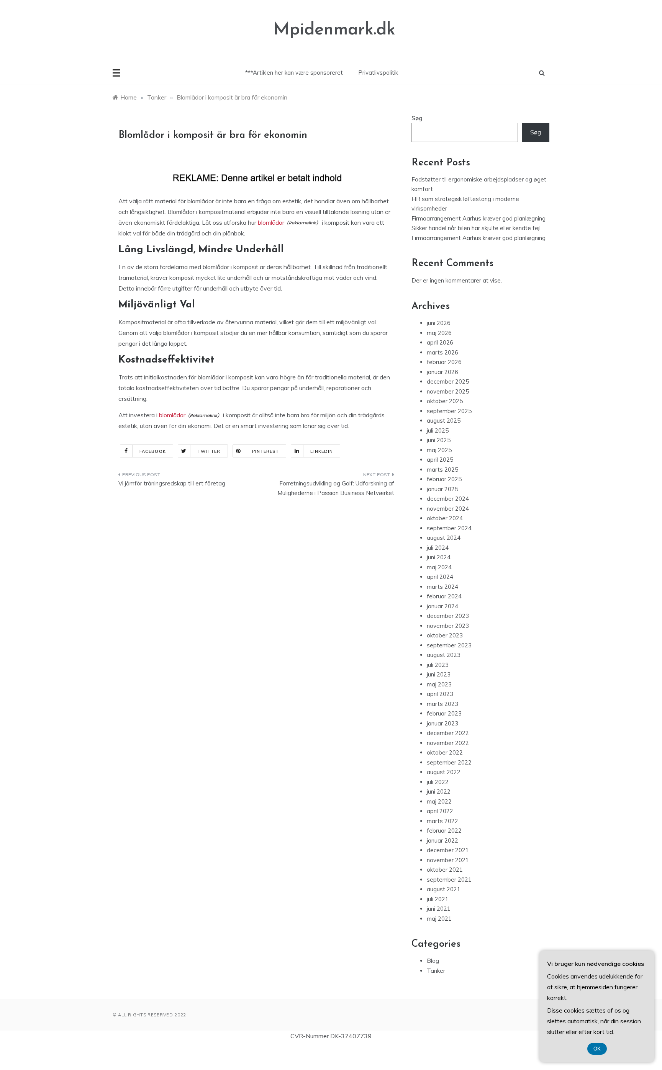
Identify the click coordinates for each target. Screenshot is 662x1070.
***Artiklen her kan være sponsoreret (294, 72)
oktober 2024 (445, 518)
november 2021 (448, 860)
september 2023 (449, 645)
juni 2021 (439, 908)
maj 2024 (439, 567)
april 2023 (440, 694)
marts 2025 (442, 469)
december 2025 (448, 381)
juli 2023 (438, 664)
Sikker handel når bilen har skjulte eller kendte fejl (476, 228)
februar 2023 (444, 713)
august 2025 (443, 420)
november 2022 (448, 743)
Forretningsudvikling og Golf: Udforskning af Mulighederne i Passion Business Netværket (335, 488)
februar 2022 (444, 830)
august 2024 (443, 537)
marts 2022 (442, 821)
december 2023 (448, 615)
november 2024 (448, 508)
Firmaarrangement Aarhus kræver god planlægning (478, 218)
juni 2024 (439, 557)
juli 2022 (438, 782)
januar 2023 (442, 723)
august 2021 (443, 889)
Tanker (436, 970)
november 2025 (448, 391)
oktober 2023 (445, 635)
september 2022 (449, 762)
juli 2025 (438, 430)
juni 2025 (439, 440)
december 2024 (448, 498)
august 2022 (443, 772)
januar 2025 (442, 489)
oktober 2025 (445, 401)
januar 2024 (442, 606)
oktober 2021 (445, 869)
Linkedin (321, 451)
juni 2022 (439, 791)
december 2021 (448, 850)
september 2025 (449, 411)
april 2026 (440, 342)
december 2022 (448, 733)
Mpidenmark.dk (334, 30)
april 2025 (440, 459)
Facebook (152, 451)
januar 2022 (442, 840)
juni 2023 (439, 674)
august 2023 (443, 654)
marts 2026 (442, 352)
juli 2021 (438, 899)
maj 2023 (439, 684)
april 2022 (440, 811)
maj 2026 (439, 333)
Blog (433, 960)
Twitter (209, 451)
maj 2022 (439, 801)
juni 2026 (439, 323)
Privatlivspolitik (378, 72)
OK (597, 1049)
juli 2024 (438, 547)
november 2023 (448, 625)
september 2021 (449, 879)
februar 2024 (444, 596)
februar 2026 (444, 362)
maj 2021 (439, 918)
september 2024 (449, 528)
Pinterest (265, 451)
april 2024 (440, 576)
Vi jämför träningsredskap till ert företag (171, 483)
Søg (417, 118)
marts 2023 (442, 703)
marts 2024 (442, 586)
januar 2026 (442, 372)
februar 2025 (444, 479)
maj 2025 (439, 450)
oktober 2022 (445, 752)
